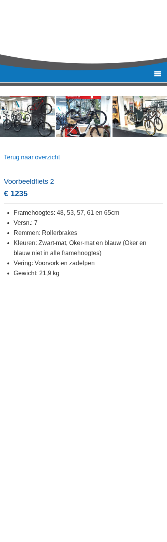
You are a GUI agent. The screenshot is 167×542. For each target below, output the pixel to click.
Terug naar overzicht (32, 157)
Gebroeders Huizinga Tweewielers (91, 31)
